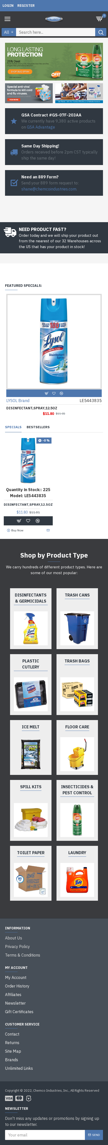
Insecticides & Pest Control (77, 789)
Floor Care (77, 726)
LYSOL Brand (17, 400)
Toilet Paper (30, 852)
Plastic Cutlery (30, 663)
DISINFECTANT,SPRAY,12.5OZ (31, 408)
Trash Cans (77, 595)
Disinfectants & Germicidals (30, 598)
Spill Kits (30, 786)
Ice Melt (30, 726)
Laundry (77, 852)
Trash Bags (77, 660)
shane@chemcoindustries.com (48, 188)
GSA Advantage (41, 127)
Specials (13, 427)
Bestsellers (38, 427)
